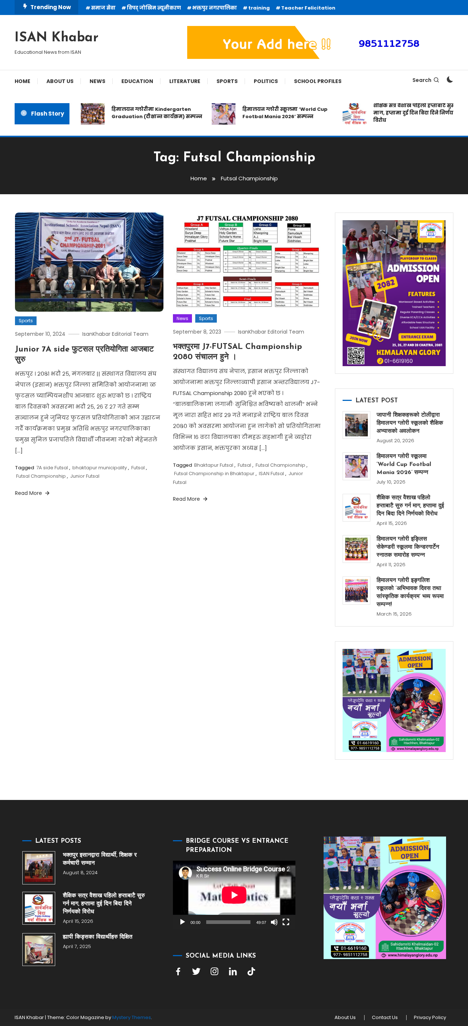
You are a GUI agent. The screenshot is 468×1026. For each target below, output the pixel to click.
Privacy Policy (430, 1017)
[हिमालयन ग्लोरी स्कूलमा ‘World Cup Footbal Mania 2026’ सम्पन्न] (356, 466)
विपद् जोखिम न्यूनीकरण (154, 7)
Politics (266, 81)
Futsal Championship (41, 476)
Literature (184, 81)
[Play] (182, 922)
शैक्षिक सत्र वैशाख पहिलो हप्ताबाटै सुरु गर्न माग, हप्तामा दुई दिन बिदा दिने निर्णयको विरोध (407, 113)
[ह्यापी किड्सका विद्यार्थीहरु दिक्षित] (38, 949)
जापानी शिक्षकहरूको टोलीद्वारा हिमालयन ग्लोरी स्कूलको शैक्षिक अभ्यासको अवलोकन (410, 423)
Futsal (138, 467)
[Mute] (274, 922)
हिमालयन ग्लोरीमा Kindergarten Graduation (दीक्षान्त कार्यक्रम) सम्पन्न (145, 113)
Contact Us (385, 1017)
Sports (227, 81)
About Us (59, 81)
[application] (234, 895)
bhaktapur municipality (99, 467)
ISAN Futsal (271, 473)
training (259, 7)
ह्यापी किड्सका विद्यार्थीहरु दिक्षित (97, 937)
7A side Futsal (52, 467)
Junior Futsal (84, 476)
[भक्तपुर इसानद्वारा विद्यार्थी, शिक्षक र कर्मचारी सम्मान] (38, 867)
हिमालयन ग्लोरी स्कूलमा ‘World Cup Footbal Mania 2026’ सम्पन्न (273, 113)
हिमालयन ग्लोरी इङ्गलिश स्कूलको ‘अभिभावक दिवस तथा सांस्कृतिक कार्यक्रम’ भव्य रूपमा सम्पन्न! (410, 593)
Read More (29, 493)
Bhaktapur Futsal (213, 465)
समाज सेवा (103, 7)
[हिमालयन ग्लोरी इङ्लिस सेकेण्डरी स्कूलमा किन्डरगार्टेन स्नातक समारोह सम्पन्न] (356, 549)
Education (137, 81)
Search (421, 80)
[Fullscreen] (286, 922)
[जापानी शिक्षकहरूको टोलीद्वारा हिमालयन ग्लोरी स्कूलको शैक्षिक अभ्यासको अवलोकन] (356, 425)
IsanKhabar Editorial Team (115, 334)
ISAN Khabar (56, 38)
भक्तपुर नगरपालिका (214, 7)
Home (22, 81)
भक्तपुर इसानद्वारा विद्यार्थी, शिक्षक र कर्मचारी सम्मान (100, 859)
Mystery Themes (131, 1017)
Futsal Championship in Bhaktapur (214, 473)
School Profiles (317, 81)
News (97, 81)
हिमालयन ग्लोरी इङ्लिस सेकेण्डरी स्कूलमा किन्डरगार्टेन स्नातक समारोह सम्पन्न (408, 547)
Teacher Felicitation (308, 7)
